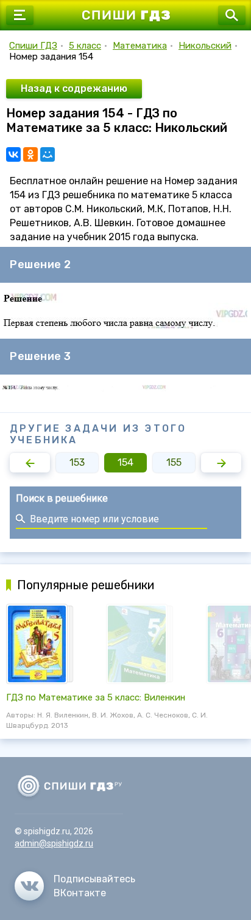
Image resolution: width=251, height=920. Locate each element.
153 (77, 462)
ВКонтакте (80, 893)
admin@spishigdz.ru (54, 843)
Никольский (205, 45)
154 (125, 462)
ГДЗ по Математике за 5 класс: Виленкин (95, 697)
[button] (30, 462)
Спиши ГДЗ (33, 45)
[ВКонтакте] (13, 154)
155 (174, 462)
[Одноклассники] (30, 154)
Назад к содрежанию (74, 88)
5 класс (85, 45)
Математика (140, 45)
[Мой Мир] (47, 154)
